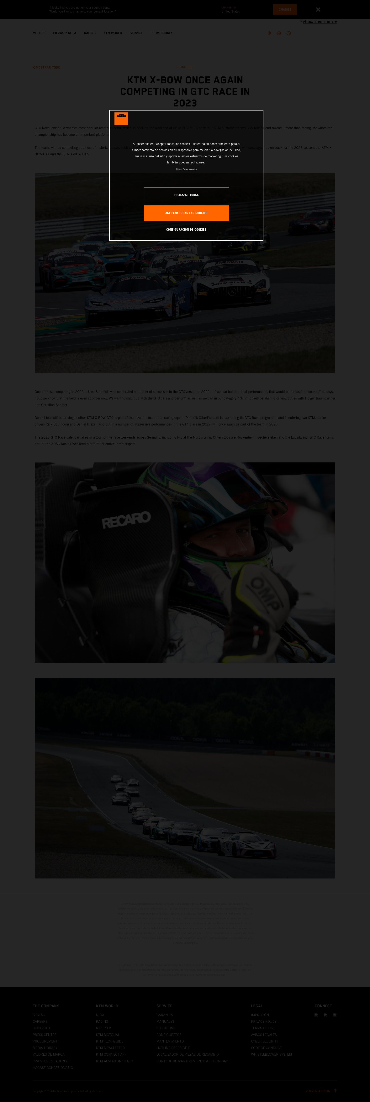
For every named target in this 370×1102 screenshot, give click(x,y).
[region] (186, 175)
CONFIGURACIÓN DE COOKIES (186, 230)
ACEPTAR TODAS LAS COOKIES (186, 213)
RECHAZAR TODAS (186, 195)
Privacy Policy (182, 169)
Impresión (193, 169)
